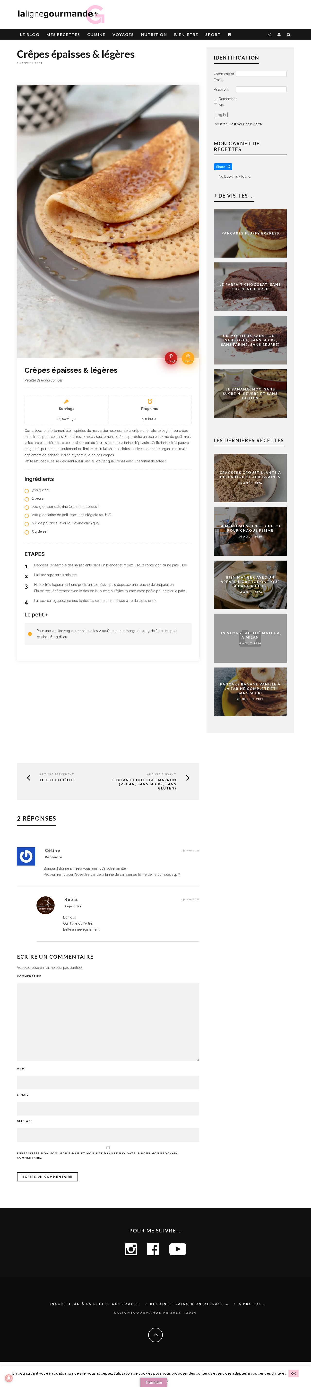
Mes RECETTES (63, 34)
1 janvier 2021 (190, 850)
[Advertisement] (237, 12)
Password (221, 89)
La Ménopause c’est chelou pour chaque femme (250, 528)
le (29, 34)
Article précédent (57, 774)
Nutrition (154, 34)
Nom (21, 1068)
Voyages (123, 34)
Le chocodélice (58, 780)
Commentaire (29, 976)
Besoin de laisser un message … (189, 1304)
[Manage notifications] (9, 1378)
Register (220, 124)
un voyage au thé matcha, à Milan (250, 635)
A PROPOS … (252, 1304)
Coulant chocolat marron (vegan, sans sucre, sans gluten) (144, 784)
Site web (25, 1121)
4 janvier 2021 (190, 899)
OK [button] (293, 1373)
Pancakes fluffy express (250, 233)
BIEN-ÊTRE (186, 34)
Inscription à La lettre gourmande (95, 1304)
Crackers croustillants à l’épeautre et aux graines (250, 474)
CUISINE (96, 34)
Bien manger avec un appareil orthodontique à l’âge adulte (250, 581)
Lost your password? (246, 124)
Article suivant (161, 774)
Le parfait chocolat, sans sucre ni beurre (250, 286)
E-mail (23, 1094)
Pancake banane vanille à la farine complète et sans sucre (250, 688)
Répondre (53, 857)
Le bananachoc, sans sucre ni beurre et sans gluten (250, 393)
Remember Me (228, 102)
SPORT (213, 34)
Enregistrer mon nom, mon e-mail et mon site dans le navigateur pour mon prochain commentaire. (97, 1155)
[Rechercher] (289, 34)
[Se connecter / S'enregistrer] (279, 34)
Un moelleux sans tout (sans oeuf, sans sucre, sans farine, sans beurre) (250, 340)
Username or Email (224, 77)
